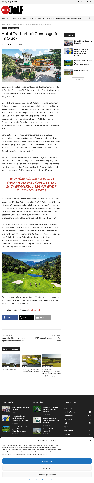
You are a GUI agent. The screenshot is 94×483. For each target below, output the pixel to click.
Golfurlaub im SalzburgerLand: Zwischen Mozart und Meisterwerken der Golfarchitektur (51, 373)
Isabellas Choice (18, 25)
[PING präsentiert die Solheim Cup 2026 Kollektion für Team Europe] (68, 51)
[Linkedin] (84, 1)
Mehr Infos (37, 190)
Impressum (61, 480)
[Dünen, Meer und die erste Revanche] (68, 43)
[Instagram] (81, 1)
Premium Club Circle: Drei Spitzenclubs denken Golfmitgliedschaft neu (83, 63)
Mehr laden (77, 79)
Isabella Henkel (10, 45)
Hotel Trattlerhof (35, 310)
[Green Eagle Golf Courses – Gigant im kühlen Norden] (31, 360)
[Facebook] (78, 1)
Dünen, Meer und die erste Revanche (83, 42)
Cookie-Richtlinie (35, 480)
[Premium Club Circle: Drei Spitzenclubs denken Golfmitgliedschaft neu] (68, 63)
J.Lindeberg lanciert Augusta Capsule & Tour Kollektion (51, 420)
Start (3, 25)
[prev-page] (3, 381)
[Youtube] (90, 1)
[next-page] (7, 381)
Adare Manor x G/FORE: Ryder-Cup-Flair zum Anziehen (51, 410)
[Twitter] (87, 1)
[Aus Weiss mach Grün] (11, 360)
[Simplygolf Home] (14, 9)
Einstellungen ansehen (47, 474)
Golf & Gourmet (48, 366)
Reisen (9, 25)
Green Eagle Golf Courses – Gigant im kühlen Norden (31, 371)
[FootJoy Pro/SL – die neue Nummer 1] (37, 431)
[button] (90, 440)
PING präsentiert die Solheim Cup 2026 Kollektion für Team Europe (81, 52)
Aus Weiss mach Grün (9, 370)
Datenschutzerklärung (49, 480)
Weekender (5, 366)
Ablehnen (47, 468)
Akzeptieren (47, 461)
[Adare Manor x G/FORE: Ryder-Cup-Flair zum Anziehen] (37, 409)
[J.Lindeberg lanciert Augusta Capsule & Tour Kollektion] (37, 420)
